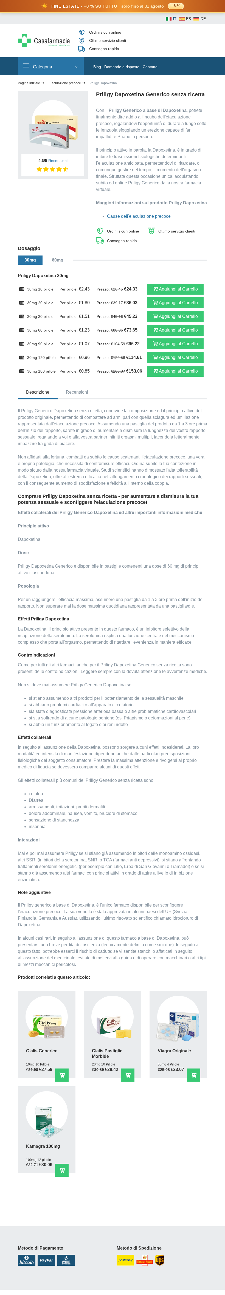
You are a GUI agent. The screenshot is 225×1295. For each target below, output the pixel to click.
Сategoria (42, 67)
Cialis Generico (42, 1051)
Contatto (150, 67)
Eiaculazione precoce (65, 83)
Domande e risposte (121, 67)
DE (203, 18)
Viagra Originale (174, 1051)
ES (188, 18)
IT (174, 18)
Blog (97, 67)
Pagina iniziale (29, 83)
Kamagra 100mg (43, 1146)
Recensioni (58, 160)
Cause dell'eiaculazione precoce (139, 216)
